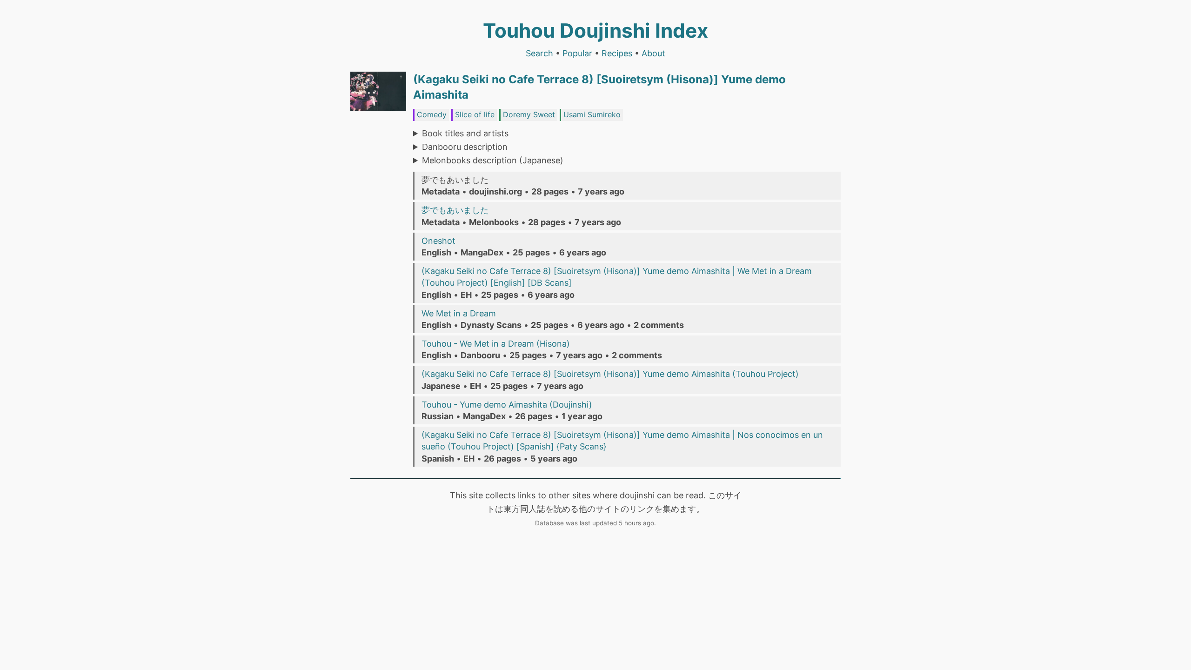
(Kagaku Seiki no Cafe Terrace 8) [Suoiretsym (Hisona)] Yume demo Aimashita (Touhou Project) (610, 374)
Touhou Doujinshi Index (595, 30)
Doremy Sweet (529, 114)
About (653, 53)
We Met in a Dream (459, 313)
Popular (577, 53)
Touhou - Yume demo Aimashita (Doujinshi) (507, 404)
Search (539, 53)
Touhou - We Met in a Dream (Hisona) (496, 343)
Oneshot (438, 241)
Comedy (432, 114)
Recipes (617, 53)
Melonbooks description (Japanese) (492, 160)
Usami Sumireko (592, 114)
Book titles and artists (465, 133)
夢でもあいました (455, 210)
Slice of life (475, 114)
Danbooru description (465, 147)
